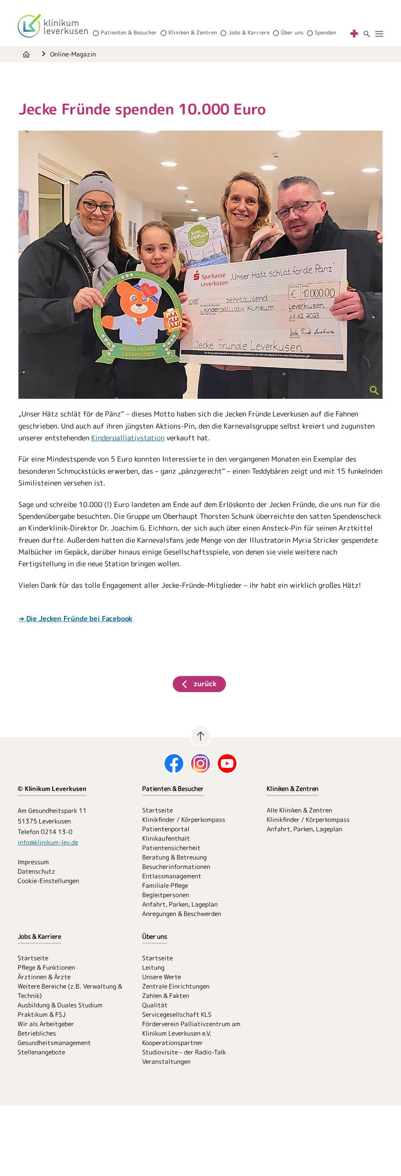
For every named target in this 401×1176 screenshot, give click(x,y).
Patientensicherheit (171, 847)
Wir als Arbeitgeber (46, 1024)
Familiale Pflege (165, 885)
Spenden (325, 32)
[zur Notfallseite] (354, 33)
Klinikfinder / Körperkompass (183, 819)
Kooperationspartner (172, 1042)
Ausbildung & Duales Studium (60, 1005)
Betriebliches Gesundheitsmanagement (54, 1038)
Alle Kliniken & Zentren (299, 810)
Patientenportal (166, 829)
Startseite (157, 810)
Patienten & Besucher (129, 32)
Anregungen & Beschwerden (181, 913)
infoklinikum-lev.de (48, 842)
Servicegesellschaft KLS (176, 1014)
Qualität (155, 1005)
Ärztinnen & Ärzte (44, 976)
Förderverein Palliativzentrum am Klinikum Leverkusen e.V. (191, 1029)
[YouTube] (227, 763)
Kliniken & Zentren (192, 32)
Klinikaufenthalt (166, 838)
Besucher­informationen (176, 866)
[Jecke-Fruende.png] (200, 265)
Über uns (292, 32)
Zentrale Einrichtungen (176, 986)
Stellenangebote (41, 1052)
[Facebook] (173, 763)
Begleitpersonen (165, 895)
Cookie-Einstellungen (48, 880)
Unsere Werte (161, 976)
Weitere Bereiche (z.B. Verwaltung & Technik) (70, 991)
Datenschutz (36, 871)
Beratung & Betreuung (174, 857)
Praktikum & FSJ (41, 1014)
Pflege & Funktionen (46, 967)
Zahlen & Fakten (165, 995)
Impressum (33, 862)
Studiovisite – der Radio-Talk (184, 1052)
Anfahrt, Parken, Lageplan (180, 904)
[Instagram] (200, 763)
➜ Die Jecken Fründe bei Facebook (75, 618)
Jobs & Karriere (248, 32)
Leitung (153, 967)
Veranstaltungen (166, 1061)
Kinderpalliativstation (127, 438)
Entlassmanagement (171, 876)
